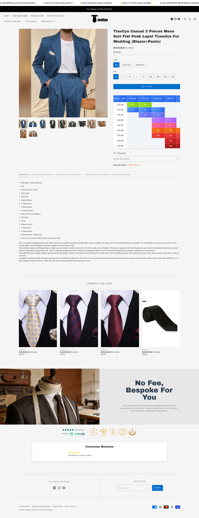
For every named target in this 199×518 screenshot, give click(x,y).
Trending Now (37, 16)
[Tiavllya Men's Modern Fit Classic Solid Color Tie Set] (161, 318)
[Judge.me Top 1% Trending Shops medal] (122, 432)
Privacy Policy (58, 506)
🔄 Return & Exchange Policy (69, 174)
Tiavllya (22, 350)
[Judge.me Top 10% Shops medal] (132, 432)
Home (6, 16)
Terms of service (70, 506)
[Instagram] (175, 19)
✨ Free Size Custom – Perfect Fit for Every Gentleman (107, 174)
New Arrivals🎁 (20, 16)
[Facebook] (172, 19)
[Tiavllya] (99, 18)
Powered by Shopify (46, 510)
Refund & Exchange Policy (41, 506)
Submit (157, 488)
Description (24, 174)
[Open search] (185, 19)
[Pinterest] (179, 19)
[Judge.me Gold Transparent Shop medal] (93, 432)
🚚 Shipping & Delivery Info (42, 174)
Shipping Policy (24, 506)
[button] (119, 48)
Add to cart (146, 86)
